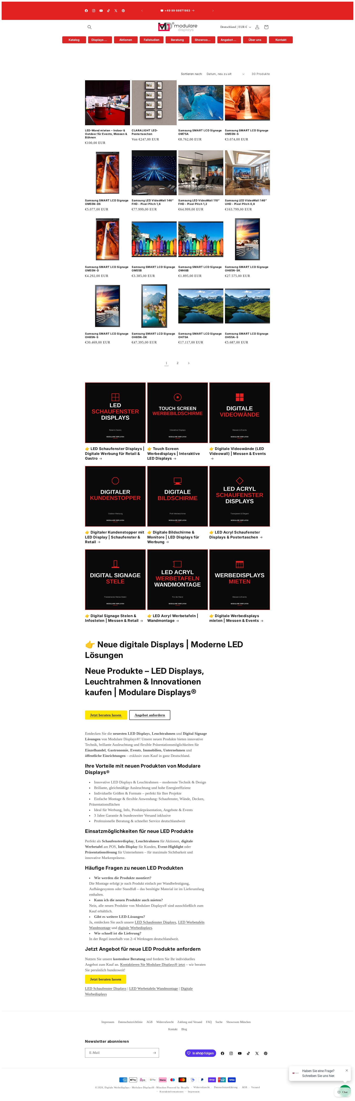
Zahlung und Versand (190, 1022)
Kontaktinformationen (172, 1091)
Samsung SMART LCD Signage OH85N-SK (247, 268)
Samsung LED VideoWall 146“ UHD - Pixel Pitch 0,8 (246, 202)
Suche (219, 1022)
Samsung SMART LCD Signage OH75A (200, 335)
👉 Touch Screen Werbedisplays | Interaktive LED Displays (173, 453)
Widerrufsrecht (165, 1022)
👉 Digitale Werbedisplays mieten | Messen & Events (234, 618)
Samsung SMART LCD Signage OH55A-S (247, 335)
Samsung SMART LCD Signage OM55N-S (247, 132)
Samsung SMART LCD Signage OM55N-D (107, 268)
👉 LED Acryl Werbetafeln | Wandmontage (172, 618)
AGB (149, 1022)
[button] (89, 27)
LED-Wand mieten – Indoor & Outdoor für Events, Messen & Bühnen (106, 134)
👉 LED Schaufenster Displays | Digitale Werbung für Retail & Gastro (114, 453)
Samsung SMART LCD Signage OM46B (200, 268)
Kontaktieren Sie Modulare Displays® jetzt (152, 964)
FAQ (209, 1022)
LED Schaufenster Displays (155, 922)
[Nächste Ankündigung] (213, 11)
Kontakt (173, 1029)
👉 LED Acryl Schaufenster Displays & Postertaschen (234, 534)
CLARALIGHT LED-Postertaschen (145, 132)
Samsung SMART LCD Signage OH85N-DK (153, 335)
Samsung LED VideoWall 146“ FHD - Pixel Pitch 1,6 (153, 202)
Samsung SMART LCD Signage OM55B (153, 268)
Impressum (107, 1022)
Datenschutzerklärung (226, 1087)
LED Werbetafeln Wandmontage (153, 988)
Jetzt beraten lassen (105, 979)
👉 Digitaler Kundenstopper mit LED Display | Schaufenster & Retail (114, 537)
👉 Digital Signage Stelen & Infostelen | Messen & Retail (112, 618)
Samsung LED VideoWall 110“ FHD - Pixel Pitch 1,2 (199, 202)
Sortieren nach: (192, 74)
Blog (184, 1029)
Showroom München (238, 1022)
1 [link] (166, 363)
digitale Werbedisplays (135, 928)
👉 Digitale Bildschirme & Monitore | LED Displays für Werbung (173, 537)
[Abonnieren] (154, 1053)
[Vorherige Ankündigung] (141, 11)
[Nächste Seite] (188, 363)
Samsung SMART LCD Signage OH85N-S (107, 335)
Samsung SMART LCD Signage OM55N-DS (107, 202)
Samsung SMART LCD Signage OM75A (200, 132)
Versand (255, 1087)
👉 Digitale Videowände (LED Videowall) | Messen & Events (237, 451)
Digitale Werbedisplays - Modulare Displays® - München (135, 1087)
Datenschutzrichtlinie (130, 1022)
